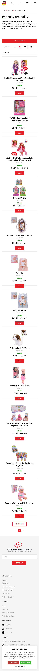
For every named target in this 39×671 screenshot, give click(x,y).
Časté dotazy (6, 583)
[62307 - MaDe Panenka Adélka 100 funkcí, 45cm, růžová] (19, 147)
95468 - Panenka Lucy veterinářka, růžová (20, 119)
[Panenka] (19, 263)
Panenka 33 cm (19, 311)
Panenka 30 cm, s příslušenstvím (19, 503)
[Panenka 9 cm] (19, 187)
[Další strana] (23, 530)
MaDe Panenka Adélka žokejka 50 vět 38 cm (19, 79)
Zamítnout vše (13, 662)
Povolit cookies (25, 662)
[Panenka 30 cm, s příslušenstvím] (19, 493)
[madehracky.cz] (4, 3)
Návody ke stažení (8, 612)
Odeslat (19, 563)
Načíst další (20, 524)
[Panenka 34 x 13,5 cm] (19, 375)
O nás (4, 606)
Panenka (19, 273)
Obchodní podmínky (8, 587)
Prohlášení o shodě (8, 616)
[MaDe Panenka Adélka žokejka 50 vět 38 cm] (19, 68)
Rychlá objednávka (8, 597)
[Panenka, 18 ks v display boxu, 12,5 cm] (19, 453)
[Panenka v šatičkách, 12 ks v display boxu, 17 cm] (19, 413)
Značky (4, 580)
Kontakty (5, 609)
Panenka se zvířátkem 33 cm (19, 236)
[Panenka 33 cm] (19, 300)
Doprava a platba (7, 590)
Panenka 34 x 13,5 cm (19, 386)
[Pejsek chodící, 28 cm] (19, 338)
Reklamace (5, 593)
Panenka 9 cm (19, 198)
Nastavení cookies (19, 666)
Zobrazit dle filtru (19, 41)
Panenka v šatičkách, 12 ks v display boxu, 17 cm (19, 424)
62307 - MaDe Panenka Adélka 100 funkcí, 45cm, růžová (20, 159)
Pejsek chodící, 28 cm (19, 348)
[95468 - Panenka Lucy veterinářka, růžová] (19, 108)
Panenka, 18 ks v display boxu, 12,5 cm (19, 464)
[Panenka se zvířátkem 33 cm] (19, 225)
